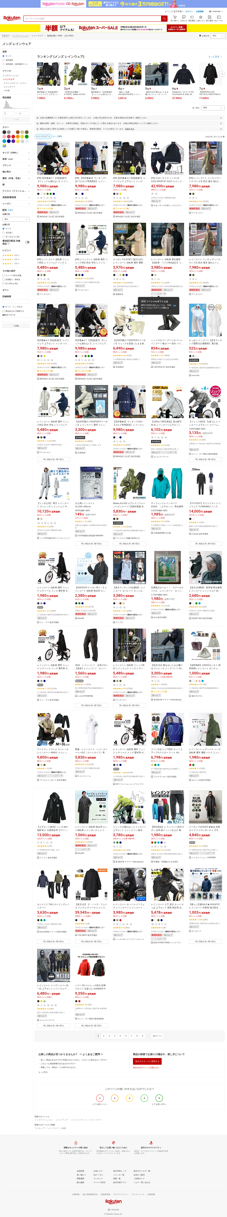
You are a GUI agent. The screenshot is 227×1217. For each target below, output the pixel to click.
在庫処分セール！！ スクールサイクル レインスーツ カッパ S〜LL (167, 590)
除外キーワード (8, 315)
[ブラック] (4, 132)
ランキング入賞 (46, 208)
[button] (216, 12)
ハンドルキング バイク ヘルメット (130, 939)
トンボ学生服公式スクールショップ (54, 538)
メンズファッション (20, 36)
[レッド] (13, 137)
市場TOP (5, 36)
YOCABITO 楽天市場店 (87, 935)
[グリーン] (27, 137)
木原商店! (120, 367)
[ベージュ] (22, 132)
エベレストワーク (161, 457)
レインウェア (62, 1120)
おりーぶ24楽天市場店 (201, 780)
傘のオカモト (197, 696)
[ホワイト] (13, 132)
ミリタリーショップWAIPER (204, 858)
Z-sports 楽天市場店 (200, 534)
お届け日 (6, 225)
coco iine (195, 375)
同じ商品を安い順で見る (53, 459)
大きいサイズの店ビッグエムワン (168, 206)
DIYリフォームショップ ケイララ (129, 784)
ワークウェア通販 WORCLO (127, 538)
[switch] (27, 242)
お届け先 (6, 214)
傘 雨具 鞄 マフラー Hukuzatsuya (167, 700)
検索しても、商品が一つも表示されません (58, 1067)
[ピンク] (4, 137)
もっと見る (43, 1072)
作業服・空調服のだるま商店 (166, 862)
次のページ (157, 1036)
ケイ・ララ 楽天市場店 (49, 622)
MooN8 (81, 618)
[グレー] (9, 132)
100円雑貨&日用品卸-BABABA (90, 536)
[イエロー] (22, 137)
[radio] (3, 56)
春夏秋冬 (119, 294)
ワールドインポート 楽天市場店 (53, 780)
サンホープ (196, 931)
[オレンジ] (18, 137)
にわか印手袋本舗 (85, 696)
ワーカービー (197, 213)
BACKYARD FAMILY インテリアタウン (169, 943)
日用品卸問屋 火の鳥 (162, 533)
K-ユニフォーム (84, 776)
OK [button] (174, 306)
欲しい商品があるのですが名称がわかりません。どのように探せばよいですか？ (74, 1060)
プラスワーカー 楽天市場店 (165, 777)
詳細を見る (129, 129)
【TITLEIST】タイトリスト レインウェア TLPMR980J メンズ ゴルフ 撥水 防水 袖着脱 (205, 506)
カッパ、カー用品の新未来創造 (205, 454)
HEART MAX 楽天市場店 (202, 618)
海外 (11, 210)
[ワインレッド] (9, 137)
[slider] (2, 108)
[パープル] (13, 141)
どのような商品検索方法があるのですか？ (58, 1064)
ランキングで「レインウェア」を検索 (50, 1128)
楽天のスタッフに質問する (147, 1061)
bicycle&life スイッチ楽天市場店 (53, 932)
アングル (119, 622)
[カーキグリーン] (27, 132)
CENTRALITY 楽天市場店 (164, 367)
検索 (17, 119)
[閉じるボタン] (221, 117)
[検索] (164, 18)
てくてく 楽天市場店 (48, 858)
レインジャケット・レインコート (86, 1120)
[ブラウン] (18, 132)
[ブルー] (4, 141)
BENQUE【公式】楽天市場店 (52, 217)
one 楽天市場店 (160, 617)
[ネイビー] (9, 141)
